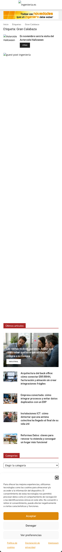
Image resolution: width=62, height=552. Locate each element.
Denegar (31, 525)
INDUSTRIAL (13, 361)
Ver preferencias (31, 535)
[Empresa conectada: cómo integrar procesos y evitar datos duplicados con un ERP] (10, 398)
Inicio (5, 24)
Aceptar (31, 516)
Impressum (53, 543)
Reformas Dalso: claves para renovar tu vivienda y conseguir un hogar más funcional (38, 439)
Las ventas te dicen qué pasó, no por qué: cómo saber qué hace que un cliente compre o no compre (30, 352)
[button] (57, 477)
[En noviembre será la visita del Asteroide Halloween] (10, 41)
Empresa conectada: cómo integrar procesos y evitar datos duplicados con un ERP (39, 398)
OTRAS (24, 45)
